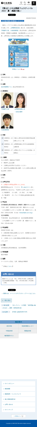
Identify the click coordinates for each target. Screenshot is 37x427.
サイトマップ (9, 409)
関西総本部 (27, 331)
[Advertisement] (18, 358)
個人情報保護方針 (10, 399)
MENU (34, 3)
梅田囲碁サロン (9, 335)
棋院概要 (7, 388)
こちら (9, 266)
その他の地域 (6, 21)
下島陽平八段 (5, 30)
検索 (25, 3)
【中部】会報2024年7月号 (14, 312)
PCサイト (21, 3)
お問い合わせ (9, 404)
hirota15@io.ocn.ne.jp (25, 212)
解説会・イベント (17, 21)
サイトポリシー (9, 383)
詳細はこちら (16, 69)
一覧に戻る (7, 300)
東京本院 (9, 326)
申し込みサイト (25, 187)
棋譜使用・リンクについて (13, 394)
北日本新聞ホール (6, 87)
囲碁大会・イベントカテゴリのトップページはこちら (19, 293)
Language (29, 3)
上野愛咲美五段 (15, 28)
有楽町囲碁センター (28, 326)
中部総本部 (9, 331)
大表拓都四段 (14, 30)
